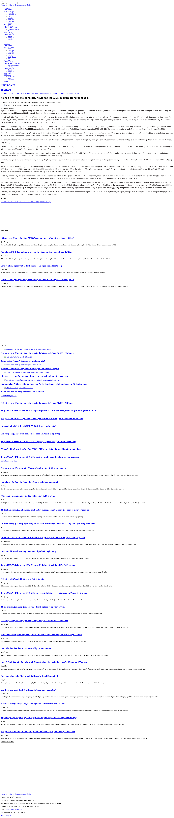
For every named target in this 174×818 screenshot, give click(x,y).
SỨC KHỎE (8, 32)
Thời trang (11, 37)
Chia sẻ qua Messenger (20, 93)
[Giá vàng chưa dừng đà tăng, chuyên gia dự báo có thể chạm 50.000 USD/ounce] (28, 349)
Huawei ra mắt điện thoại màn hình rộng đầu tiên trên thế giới (30, 368)
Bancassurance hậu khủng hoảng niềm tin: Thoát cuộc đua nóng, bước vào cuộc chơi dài (41, 634)
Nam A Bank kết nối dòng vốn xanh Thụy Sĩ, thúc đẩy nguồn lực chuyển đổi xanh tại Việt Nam (44, 662)
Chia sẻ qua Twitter (33, 93)
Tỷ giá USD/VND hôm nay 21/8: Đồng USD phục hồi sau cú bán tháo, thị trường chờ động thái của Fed (48, 411)
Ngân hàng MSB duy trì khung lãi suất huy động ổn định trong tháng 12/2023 (36, 252)
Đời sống (10, 39)
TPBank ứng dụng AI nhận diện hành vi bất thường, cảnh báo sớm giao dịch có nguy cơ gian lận (45, 510)
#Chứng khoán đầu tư (20, 202)
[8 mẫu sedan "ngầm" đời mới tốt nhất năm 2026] (18, 357)
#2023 (38, 202)
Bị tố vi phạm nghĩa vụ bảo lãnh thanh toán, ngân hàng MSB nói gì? (32, 266)
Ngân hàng (11, 13)
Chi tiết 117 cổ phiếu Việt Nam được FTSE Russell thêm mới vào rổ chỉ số (35, 376)
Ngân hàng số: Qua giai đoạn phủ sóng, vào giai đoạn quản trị (29, 482)
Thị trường (11, 19)
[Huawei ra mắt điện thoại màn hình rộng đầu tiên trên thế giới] (22, 364)
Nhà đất (10, 18)
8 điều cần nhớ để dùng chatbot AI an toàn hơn (22, 392)
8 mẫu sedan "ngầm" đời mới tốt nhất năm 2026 (23, 361)
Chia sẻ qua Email (63, 93)
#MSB (42, 202)
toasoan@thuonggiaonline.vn (13, 809)
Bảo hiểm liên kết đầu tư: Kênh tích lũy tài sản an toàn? (26, 648)
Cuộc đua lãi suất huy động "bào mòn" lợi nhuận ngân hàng (28, 551)
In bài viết (54, 93)
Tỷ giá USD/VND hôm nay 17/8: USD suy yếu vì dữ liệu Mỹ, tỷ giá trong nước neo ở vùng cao (44, 593)
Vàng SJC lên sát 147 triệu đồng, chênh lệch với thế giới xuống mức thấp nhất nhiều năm (42, 418)
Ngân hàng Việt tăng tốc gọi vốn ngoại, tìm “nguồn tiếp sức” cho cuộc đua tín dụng (39, 717)
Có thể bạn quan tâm (9, 461)
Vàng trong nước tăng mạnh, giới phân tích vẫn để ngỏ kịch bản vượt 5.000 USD (38, 731)
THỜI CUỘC (8, 10)
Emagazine (11, 79)
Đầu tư (10, 16)
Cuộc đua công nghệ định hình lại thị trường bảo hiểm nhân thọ (30, 676)
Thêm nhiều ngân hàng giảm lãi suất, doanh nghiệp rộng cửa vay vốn (33, 607)
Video (9, 78)
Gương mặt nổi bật (13, 29)
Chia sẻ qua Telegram (45, 93)
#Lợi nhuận (47, 202)
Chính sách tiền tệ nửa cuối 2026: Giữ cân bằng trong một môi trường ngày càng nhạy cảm (43, 537)
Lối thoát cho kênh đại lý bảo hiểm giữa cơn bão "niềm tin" (28, 690)
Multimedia (7, 75)
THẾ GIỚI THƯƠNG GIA (12, 27)
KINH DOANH (9, 11)
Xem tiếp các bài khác (7, 741)
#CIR (29, 202)
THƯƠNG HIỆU (9, 26)
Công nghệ (11, 21)
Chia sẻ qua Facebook (7, 93)
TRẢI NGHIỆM (9, 34)
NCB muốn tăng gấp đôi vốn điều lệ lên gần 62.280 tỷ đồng (28, 496)
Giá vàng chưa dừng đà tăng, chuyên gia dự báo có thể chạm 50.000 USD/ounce (37, 353)
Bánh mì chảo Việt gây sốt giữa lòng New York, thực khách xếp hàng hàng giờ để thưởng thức (44, 384)
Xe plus (10, 23)
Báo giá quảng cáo (6, 815)
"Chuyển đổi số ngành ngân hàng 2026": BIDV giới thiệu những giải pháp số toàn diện (41, 449)
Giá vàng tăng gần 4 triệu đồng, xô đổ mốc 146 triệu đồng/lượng (30, 434)
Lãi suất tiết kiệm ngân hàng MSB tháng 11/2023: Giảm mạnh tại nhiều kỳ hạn (37, 279)
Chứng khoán (12, 14)
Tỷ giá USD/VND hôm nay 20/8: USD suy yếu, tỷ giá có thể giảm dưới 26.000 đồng (38, 441)
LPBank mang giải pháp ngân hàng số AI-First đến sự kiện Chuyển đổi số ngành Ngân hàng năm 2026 (48, 523)
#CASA (33, 202)
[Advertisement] (55, 215)
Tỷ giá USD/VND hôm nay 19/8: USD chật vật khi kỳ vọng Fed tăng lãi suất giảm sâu (40, 457)
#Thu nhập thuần (9, 202)
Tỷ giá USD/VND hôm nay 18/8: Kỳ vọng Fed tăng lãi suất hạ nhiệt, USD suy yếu (38, 565)
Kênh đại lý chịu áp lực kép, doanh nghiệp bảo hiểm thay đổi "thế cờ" (33, 704)
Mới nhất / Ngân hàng (9, 396)
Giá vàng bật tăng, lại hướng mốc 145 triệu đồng (23, 579)
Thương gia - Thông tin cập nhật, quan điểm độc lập (16, 5)
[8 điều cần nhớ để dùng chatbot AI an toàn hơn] (18, 388)
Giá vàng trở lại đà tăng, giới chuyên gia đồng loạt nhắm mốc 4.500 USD (34, 620)
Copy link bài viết (74, 93)
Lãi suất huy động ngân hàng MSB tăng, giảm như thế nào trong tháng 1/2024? (37, 238)
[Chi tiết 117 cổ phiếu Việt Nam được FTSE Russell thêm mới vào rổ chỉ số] (26, 372)
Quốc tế (10, 31)
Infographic (11, 76)
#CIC (2, 202)
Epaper (6, 81)
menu (2, 1)
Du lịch (10, 36)
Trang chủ (7, 8)
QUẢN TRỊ (7, 24)
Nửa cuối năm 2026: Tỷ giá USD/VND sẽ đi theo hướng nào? (28, 426)
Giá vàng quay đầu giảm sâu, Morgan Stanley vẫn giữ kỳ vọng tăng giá (33, 468)
